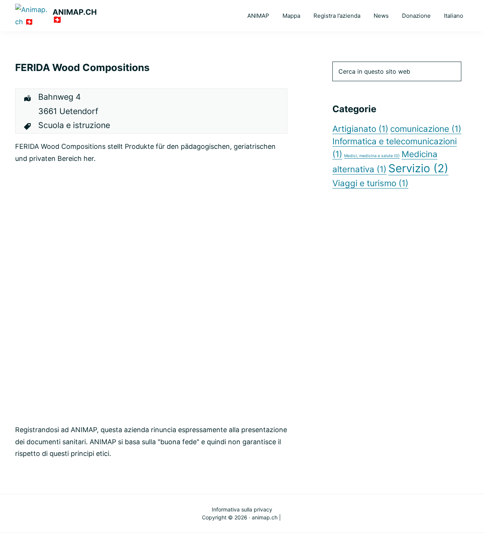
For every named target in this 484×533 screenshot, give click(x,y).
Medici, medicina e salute (372, 155)
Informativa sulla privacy (242, 509)
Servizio (418, 168)
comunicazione (425, 129)
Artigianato (360, 129)
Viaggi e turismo (370, 183)
